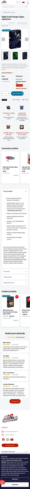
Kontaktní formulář (10, 445)
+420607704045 (9, 434)
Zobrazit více (15, 401)
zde (18, 475)
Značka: (5, 25)
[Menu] (28, 2)
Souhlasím (15, 484)
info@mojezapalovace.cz (11, 431)
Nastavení (15, 479)
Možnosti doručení (21, 88)
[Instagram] (7, 439)
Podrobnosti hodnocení (22, 22)
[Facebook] (3, 439)
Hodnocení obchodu (15, 333)
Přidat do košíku (16, 93)
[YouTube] (12, 439)
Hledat (26, 6)
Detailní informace (7, 72)
